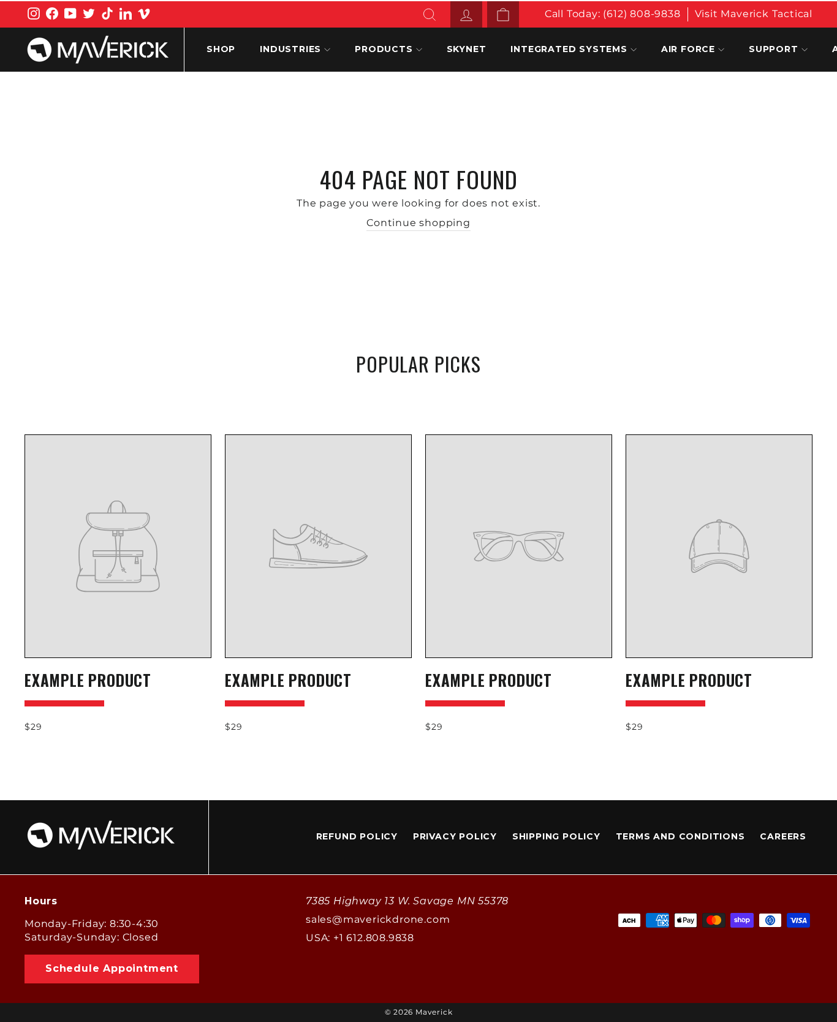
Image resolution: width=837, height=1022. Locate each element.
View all (418, 393)
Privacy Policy (455, 836)
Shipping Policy (556, 836)
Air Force (688, 49)
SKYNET (467, 49)
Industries (290, 49)
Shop (220, 49)
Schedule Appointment (111, 968)
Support (773, 49)
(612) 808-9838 (641, 14)
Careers (783, 836)
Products (383, 49)
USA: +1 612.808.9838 (360, 938)
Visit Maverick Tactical (753, 14)
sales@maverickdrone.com (378, 919)
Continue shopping (418, 223)
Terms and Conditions (680, 836)
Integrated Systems (568, 49)
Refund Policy (357, 836)
